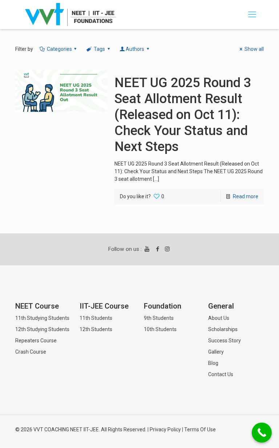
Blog (213, 363)
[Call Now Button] (262, 433)
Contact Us (220, 374)
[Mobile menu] (252, 14)
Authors (135, 49)
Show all (254, 49)
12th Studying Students (42, 329)
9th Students (159, 318)
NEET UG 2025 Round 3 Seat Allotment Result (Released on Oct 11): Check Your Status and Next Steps (182, 114)
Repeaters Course (36, 340)
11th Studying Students (42, 318)
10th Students (160, 329)
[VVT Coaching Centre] (71, 14)
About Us (218, 318)
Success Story (224, 340)
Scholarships (223, 329)
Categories (59, 49)
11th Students (96, 318)
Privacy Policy (165, 429)
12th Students (96, 329)
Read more (245, 196)
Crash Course (30, 352)
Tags (99, 49)
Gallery (216, 352)
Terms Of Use (200, 429)
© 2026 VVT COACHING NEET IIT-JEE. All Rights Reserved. (80, 429)
